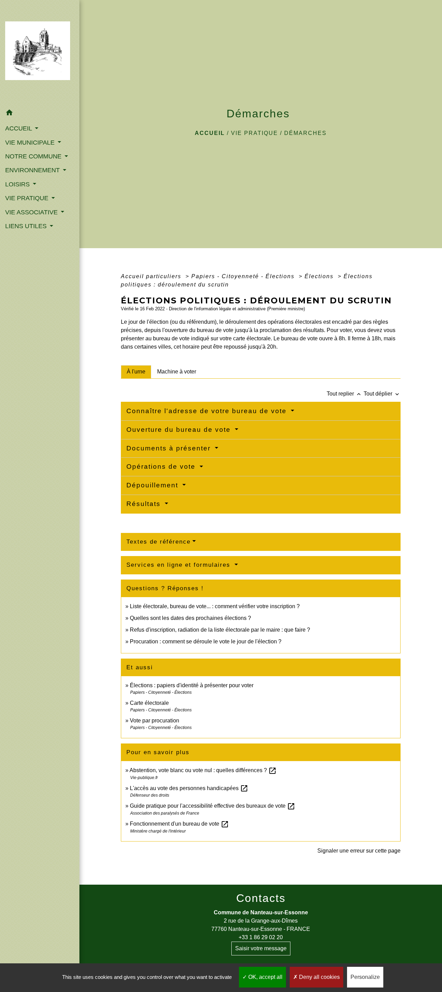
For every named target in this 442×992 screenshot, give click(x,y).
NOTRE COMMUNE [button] (34, 156)
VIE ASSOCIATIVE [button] (32, 212)
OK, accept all (264, 977)
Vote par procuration (154, 720)
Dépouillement (153, 485)
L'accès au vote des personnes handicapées (189, 788)
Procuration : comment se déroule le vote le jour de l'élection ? (205, 641)
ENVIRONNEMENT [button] (33, 170)
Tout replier (344, 394)
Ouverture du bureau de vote (179, 429)
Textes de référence (158, 541)
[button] (39, 113)
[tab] (136, 371)
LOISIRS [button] (18, 184)
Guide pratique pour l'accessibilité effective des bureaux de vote (212, 806)
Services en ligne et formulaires (179, 565)
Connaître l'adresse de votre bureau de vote (207, 411)
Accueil (210, 133)
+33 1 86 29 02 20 (261, 937)
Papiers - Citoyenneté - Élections (244, 276)
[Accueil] (39, 53)
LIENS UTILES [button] (26, 226)
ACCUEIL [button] (19, 128)
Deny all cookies (319, 977)
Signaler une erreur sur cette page (359, 851)
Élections (320, 276)
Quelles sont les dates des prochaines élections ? (190, 618)
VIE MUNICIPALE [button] (30, 142)
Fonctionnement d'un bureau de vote (179, 824)
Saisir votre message (261, 948)
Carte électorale (149, 703)
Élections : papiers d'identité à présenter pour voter (191, 685)
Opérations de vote (162, 466)
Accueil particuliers (152, 276)
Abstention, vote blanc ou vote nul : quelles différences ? (203, 770)
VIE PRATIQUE (254, 133)
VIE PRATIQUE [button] (27, 198)
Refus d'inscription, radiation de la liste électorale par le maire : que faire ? (220, 630)
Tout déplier (382, 394)
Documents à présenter (169, 448)
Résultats (144, 503)
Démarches (305, 133)
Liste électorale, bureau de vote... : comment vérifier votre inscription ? (215, 606)
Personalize (365, 977)
